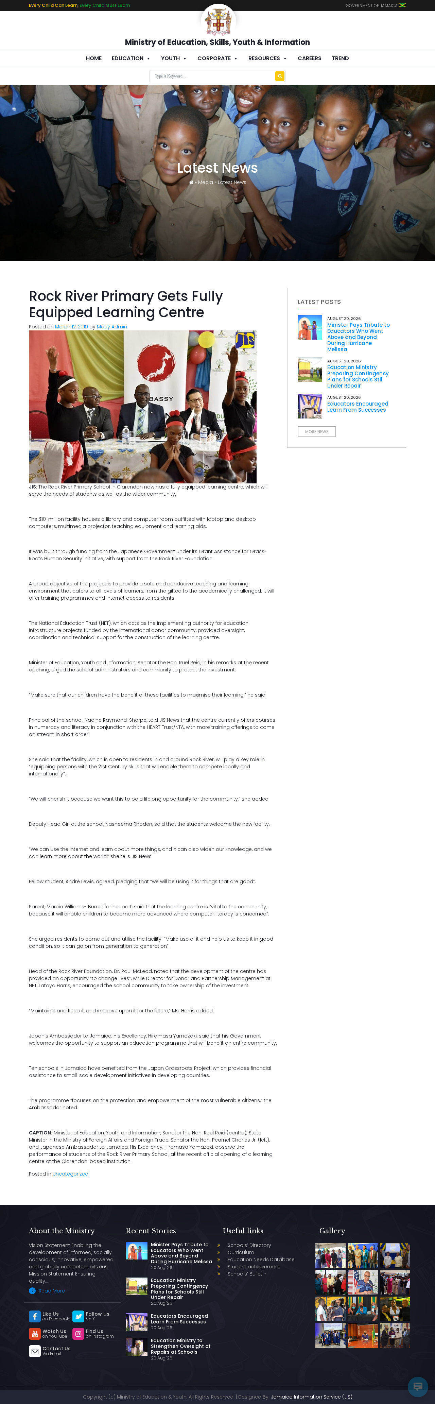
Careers (309, 58)
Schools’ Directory (249, 1245)
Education (127, 58)
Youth (170, 58)
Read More (51, 1290)
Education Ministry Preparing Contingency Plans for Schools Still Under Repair (358, 376)
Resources (264, 58)
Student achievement (254, 1266)
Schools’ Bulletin (247, 1273)
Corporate (214, 58)
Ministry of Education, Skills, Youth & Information (217, 42)
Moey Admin (112, 326)
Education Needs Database (261, 1259)
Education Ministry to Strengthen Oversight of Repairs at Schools (181, 1346)
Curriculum (241, 1252)
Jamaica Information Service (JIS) (311, 1396)
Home (94, 58)
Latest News (232, 182)
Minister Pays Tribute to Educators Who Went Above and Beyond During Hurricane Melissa (358, 337)
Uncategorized (70, 1173)
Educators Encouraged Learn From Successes (357, 406)
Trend (340, 58)
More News (317, 431)
